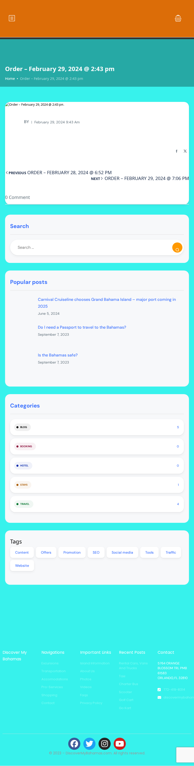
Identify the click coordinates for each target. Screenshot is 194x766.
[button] (178, 18)
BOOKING (26, 446)
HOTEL (24, 465)
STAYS (24, 484)
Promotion (72, 552)
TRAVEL (25, 504)
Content (22, 552)
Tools (149, 552)
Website (22, 565)
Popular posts (28, 282)
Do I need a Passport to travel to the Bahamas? (82, 327)
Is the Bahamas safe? (58, 355)
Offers (46, 552)
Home (10, 78)
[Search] (177, 247)
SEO (96, 552)
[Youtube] (120, 744)
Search (19, 226)
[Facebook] (74, 744)
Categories (25, 405)
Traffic (171, 552)
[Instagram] (105, 744)
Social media (122, 552)
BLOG (23, 427)
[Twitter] (89, 744)
